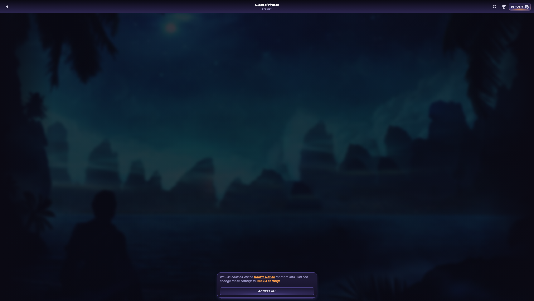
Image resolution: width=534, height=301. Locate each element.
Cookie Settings (269, 281)
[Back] (7, 6)
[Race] (504, 6)
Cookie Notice (264, 277)
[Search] (494, 6)
